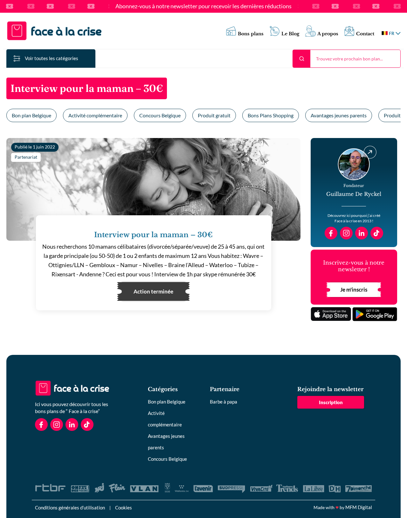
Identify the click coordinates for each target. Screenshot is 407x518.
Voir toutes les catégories (51, 58)
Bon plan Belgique (31, 115)
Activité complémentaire (95, 115)
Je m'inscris (353, 289)
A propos (327, 34)
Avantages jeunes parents (339, 115)
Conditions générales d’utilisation (70, 507)
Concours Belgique (160, 115)
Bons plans (251, 34)
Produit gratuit (214, 115)
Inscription (331, 402)
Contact (365, 34)
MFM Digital (358, 507)
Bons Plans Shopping (270, 115)
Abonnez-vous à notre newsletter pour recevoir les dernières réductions (203, 6)
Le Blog (290, 34)
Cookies (123, 507)
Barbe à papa (223, 401)
